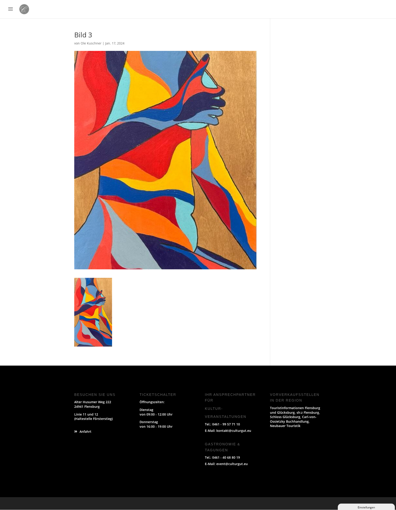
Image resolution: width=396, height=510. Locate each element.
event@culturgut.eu (232, 464)
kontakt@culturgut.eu (233, 430)
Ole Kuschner (91, 43)
